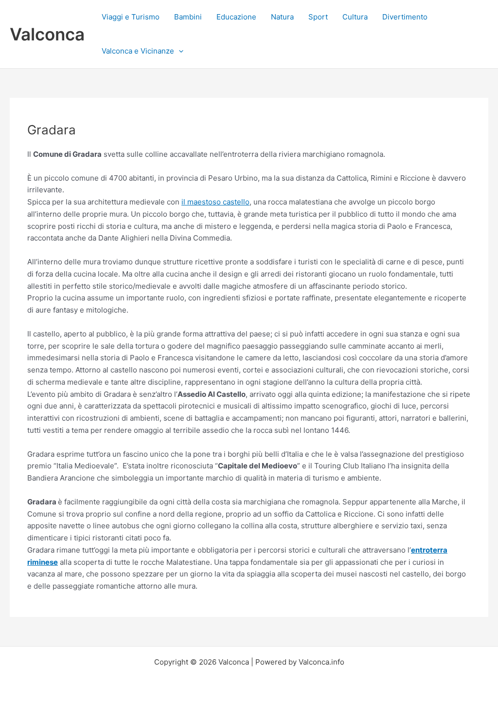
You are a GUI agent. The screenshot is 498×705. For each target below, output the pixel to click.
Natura (282, 16)
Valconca (47, 34)
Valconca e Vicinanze (138, 51)
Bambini (188, 16)
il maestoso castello (215, 201)
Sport (318, 16)
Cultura (355, 16)
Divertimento (404, 16)
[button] (178, 51)
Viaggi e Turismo (131, 16)
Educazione (236, 16)
